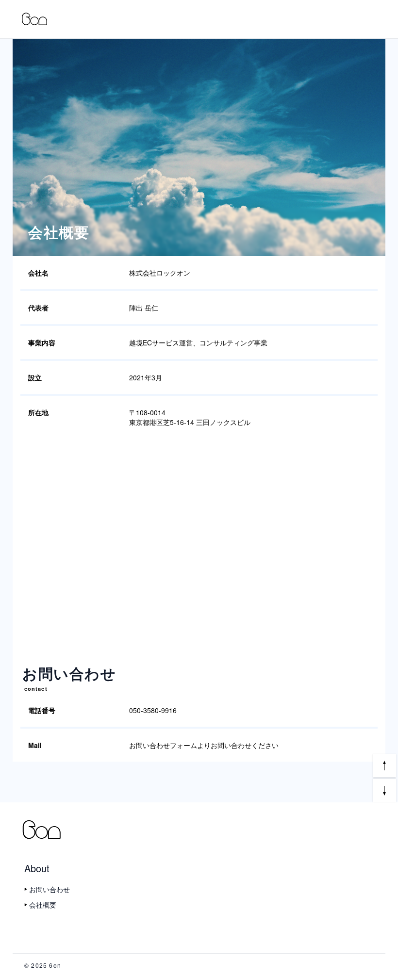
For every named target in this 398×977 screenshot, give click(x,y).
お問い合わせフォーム (163, 745)
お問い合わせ (49, 889)
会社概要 (42, 905)
